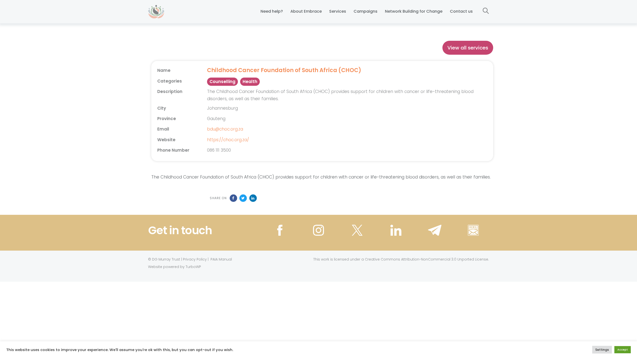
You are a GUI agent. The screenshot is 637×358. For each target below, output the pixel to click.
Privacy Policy (195, 259)
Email (163, 129)
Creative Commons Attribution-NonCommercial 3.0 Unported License (426, 259)
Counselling (222, 82)
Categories (169, 81)
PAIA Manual (221, 259)
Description (169, 91)
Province (166, 119)
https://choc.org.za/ (228, 140)
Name (163, 70)
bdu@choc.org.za (225, 129)
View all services (467, 47)
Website (166, 140)
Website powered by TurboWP (174, 266)
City (161, 108)
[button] (486, 11)
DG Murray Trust (166, 259)
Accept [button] (622, 350)
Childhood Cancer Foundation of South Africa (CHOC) (284, 70)
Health (250, 82)
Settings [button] (602, 349)
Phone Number (173, 150)
